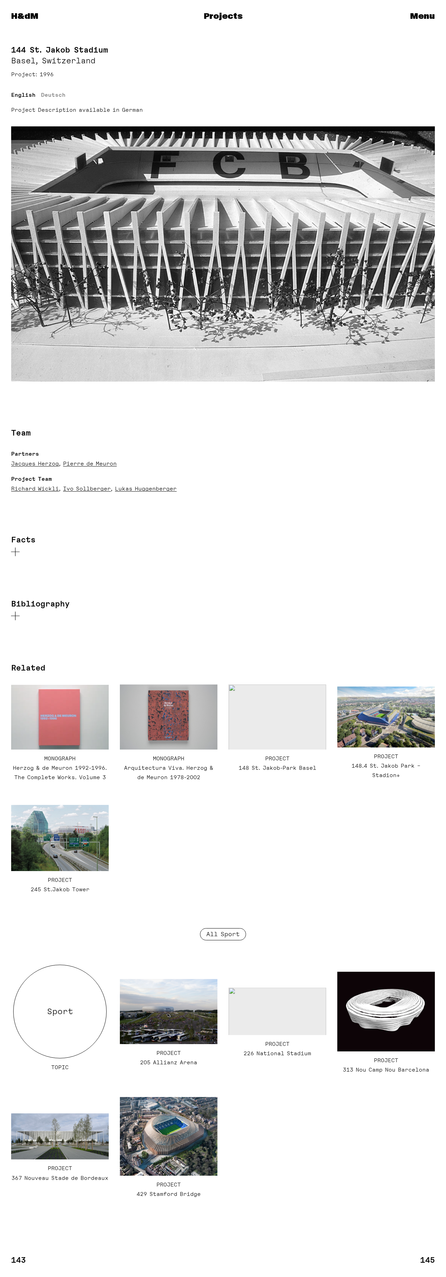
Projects (223, 16)
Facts (23, 539)
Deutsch (53, 95)
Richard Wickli (35, 489)
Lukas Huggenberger (146, 489)
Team (21, 432)
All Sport (223, 934)
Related (28, 667)
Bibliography (40, 603)
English (23, 95)
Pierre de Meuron (90, 464)
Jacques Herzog (35, 464)
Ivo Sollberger (87, 489)
